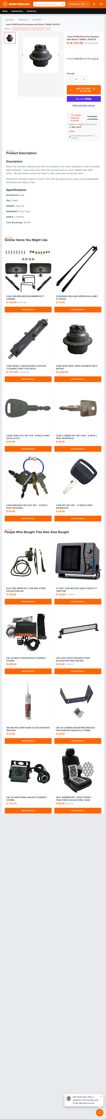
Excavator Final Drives (21, 29)
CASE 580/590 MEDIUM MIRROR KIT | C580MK (25, 297)
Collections (22, 19)
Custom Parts (17, 11)
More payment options (84, 105)
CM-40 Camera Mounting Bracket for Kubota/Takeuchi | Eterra (75, 729)
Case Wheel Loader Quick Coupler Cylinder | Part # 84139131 (26, 367)
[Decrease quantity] (70, 79)
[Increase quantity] (84, 79)
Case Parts (36, 19)
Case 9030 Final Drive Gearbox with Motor (76, 367)
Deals (5, 11)
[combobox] (46, 4)
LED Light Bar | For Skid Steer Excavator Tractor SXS (73, 659)
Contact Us (31, 11)
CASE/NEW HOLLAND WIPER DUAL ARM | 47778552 (77, 297)
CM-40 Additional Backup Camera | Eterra (26, 798)
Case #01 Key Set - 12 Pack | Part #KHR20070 (74, 506)
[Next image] (59, 55)
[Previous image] (22, 55)
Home (11, 19)
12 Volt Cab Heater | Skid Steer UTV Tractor (76, 589)
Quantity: (71, 73)
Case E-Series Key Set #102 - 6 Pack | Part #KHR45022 (76, 437)
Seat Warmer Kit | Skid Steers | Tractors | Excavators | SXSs (73, 798)
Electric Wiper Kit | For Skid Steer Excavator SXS (26, 589)
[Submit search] (62, 4)
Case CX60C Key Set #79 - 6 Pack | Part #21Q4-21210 (28, 437)
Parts (48, 29)
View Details (28, 309)
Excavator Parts (37, 29)
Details (72, 131)
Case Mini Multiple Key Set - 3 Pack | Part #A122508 (27, 506)
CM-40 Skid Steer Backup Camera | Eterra (26, 659)
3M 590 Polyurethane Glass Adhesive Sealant (28, 729)
